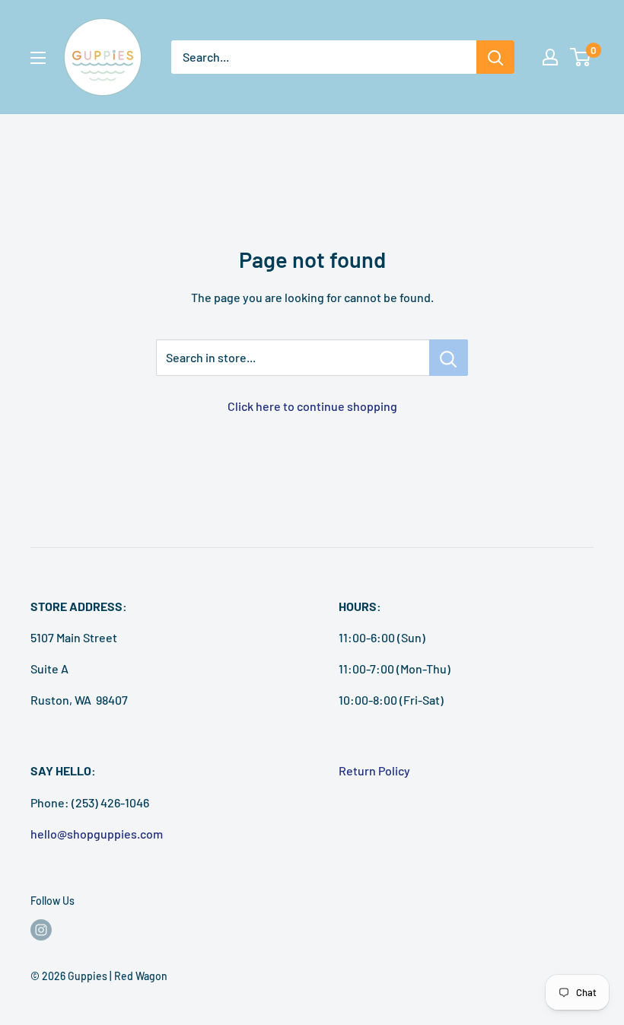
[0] (581, 57)
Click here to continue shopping (312, 406)
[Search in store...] (448, 357)
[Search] (495, 57)
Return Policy (374, 770)
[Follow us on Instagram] (41, 930)
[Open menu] (38, 58)
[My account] (550, 57)
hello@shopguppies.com (96, 833)
